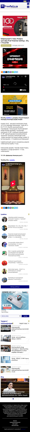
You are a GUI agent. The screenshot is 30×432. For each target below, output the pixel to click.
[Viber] (11, 72)
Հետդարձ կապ (15, 425)
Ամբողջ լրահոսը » (15, 286)
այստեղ (12, 160)
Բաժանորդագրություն (15, 422)
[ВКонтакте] (4, 72)
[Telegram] (17, 72)
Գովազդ (15, 420)
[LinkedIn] (8, 72)
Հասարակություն (6, 45)
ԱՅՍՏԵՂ (9, 117)
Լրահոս (4, 214)
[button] (11, 398)
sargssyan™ (23, 429)
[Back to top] (27, 429)
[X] (6, 72)
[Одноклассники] (2, 72)
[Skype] (15, 72)
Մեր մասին (15, 423)
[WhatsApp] (13, 72)
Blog (2, 377)
